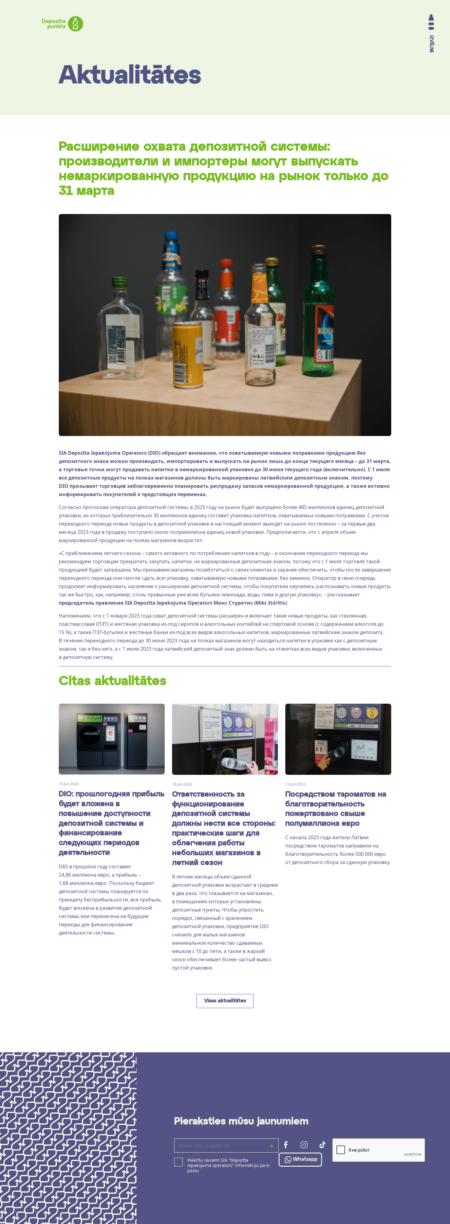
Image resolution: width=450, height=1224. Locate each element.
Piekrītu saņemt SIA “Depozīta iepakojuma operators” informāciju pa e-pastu (228, 1165)
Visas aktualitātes (225, 1001)
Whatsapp (305, 1159)
